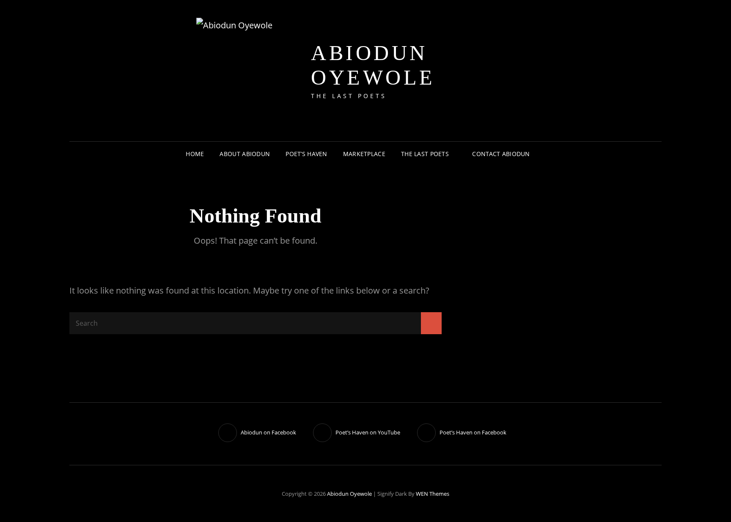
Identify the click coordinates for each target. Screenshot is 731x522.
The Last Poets (425, 154)
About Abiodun (245, 154)
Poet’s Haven (306, 154)
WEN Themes (432, 493)
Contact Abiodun (501, 154)
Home (195, 154)
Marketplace (364, 154)
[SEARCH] (544, 153)
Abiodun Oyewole (373, 65)
